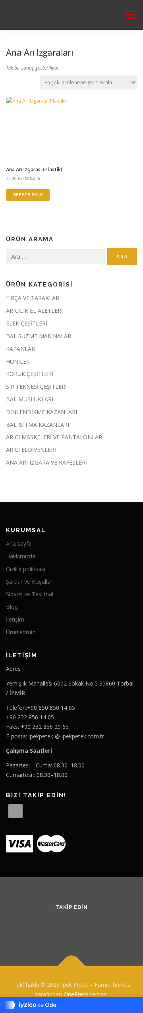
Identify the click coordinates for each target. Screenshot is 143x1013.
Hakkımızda (20, 556)
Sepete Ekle (28, 195)
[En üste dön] (72, 966)
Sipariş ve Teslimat (30, 594)
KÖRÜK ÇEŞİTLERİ (29, 374)
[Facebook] (61, 928)
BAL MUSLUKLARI (29, 399)
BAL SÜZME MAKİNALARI (39, 336)
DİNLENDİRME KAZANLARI (41, 412)
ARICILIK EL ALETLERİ (34, 310)
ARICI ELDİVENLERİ (31, 449)
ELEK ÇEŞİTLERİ (26, 323)
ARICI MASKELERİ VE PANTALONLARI (55, 437)
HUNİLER (18, 361)
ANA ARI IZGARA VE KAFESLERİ (46, 462)
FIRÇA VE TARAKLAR (32, 298)
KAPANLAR (20, 349)
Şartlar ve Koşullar (29, 581)
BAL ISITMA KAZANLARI (37, 424)
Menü (129, 15)
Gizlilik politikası (25, 569)
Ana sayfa (18, 543)
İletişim (15, 619)
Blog (12, 606)
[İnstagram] (81, 928)
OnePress (76, 994)
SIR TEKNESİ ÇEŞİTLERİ (36, 386)
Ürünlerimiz (20, 632)
